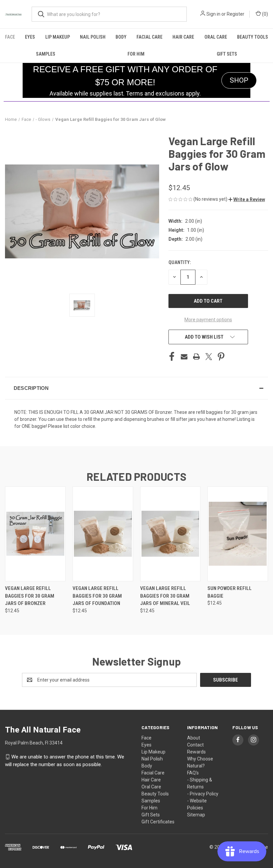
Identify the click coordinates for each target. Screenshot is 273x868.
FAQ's (193, 772)
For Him (136, 54)
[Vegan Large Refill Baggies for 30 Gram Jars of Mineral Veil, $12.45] (170, 534)
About (193, 737)
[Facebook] (171, 356)
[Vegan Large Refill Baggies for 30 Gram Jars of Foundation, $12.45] (103, 534)
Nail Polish (93, 37)
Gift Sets (227, 54)
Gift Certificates (157, 821)
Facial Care (149, 37)
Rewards (196, 751)
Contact (195, 744)
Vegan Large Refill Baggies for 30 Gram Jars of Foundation (97, 595)
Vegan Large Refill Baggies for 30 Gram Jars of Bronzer (29, 595)
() (264, 14)
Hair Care (183, 37)
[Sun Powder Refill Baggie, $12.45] (238, 534)
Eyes (30, 37)
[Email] (184, 356)
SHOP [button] (239, 80)
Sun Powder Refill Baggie (229, 592)
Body (121, 37)
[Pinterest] (221, 356)
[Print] (196, 356)
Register (235, 14)
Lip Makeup (57, 37)
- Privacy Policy (202, 793)
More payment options (208, 319)
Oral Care (215, 37)
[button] (246, 199)
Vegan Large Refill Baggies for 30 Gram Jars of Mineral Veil (165, 595)
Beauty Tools (252, 37)
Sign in (213, 14)
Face (10, 37)
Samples (45, 54)
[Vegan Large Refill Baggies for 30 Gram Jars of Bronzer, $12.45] (35, 534)
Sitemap (196, 814)
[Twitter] (208, 356)
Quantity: (179, 262)
